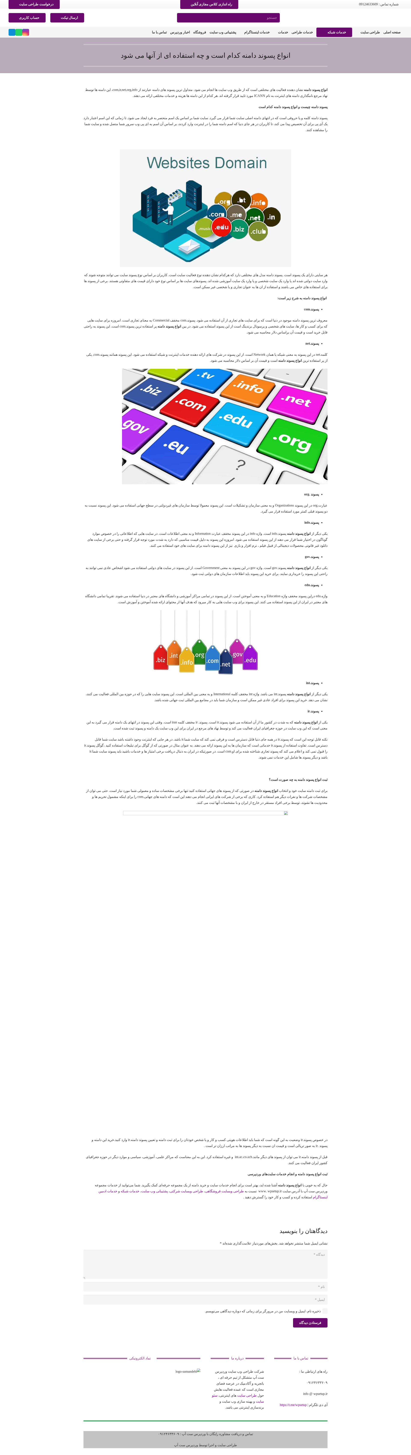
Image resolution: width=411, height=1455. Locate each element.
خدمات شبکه (130, 1191)
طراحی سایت (247, 1395)
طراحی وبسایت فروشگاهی (224, 1191)
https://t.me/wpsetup (293, 1405)
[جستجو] (182, 18)
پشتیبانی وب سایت (154, 1191)
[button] (358, 32)
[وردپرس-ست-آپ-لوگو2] (387, 17)
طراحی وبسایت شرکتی (186, 1191)
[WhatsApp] (18, 32)
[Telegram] (12, 32)
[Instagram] (25, 32)
